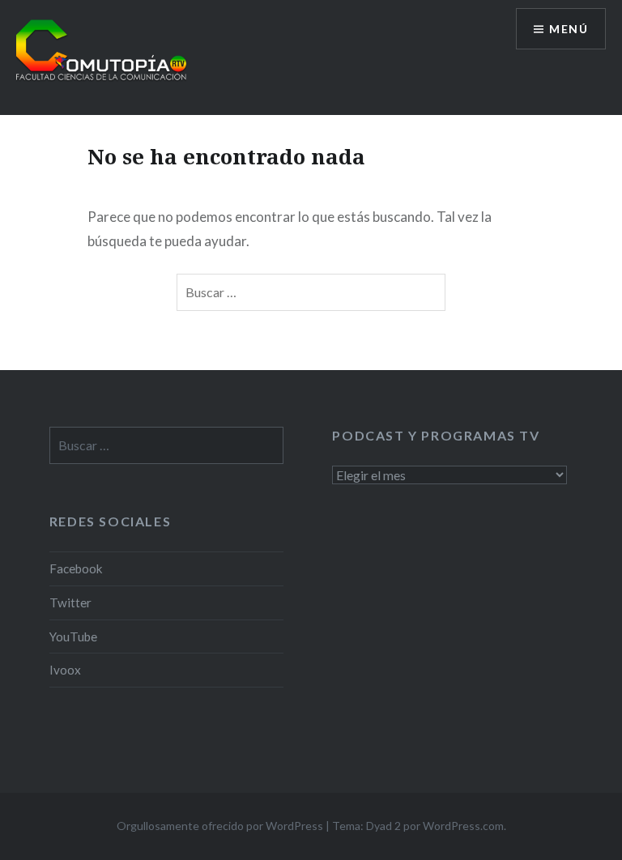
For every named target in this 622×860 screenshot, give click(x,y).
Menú (568, 29)
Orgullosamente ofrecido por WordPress (220, 825)
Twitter (70, 602)
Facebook (76, 568)
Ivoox (65, 669)
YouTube (73, 636)
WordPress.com (463, 825)
